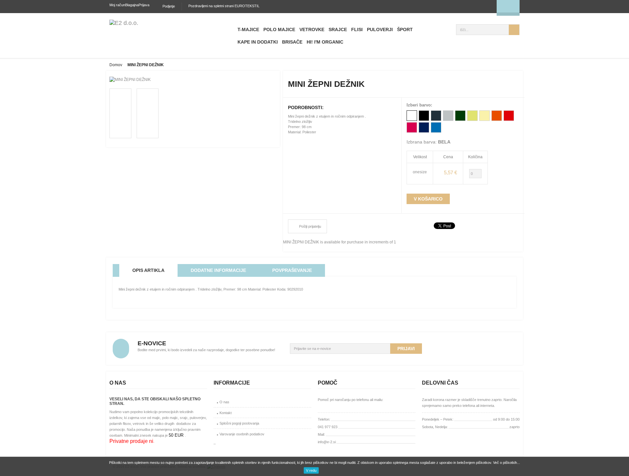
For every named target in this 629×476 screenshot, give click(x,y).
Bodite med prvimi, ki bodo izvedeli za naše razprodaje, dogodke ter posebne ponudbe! (206, 350)
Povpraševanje (292, 270)
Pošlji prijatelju (310, 226)
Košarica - (476, 7)
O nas (224, 402)
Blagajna (132, 5)
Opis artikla (148, 270)
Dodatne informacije (218, 270)
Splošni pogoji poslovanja (239, 423)
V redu (311, 470)
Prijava (144, 5)
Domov (115, 65)
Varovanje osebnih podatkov (241, 434)
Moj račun (117, 5)
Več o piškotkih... (506, 463)
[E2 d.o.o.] (123, 23)
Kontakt (225, 413)
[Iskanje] (514, 30)
